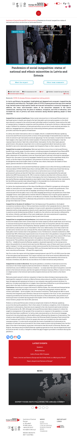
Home (42, 422)
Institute (44, 424)
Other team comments (55, 82)
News (42, 429)
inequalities (35, 98)
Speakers (40, 347)
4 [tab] (43, 407)
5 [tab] (47, 407)
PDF (42, 91)
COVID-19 (16, 98)
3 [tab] (39, 407)
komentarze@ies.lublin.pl (16, 93)
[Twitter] (11, 337)
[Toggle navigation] (38, 13)
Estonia (27, 98)
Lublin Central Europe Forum (46, 426)
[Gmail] (15, 337)
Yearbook (43, 431)
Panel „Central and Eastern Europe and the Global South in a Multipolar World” (40, 357)
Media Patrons (40, 350)
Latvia (42, 98)
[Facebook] (8, 337)
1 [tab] (32, 407)
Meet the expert (21, 82)
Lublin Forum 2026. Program (39, 354)
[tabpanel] (40, 389)
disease (22, 98)
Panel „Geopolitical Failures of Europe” (40, 361)
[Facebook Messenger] (19, 337)
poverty (46, 98)
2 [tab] (36, 407)
